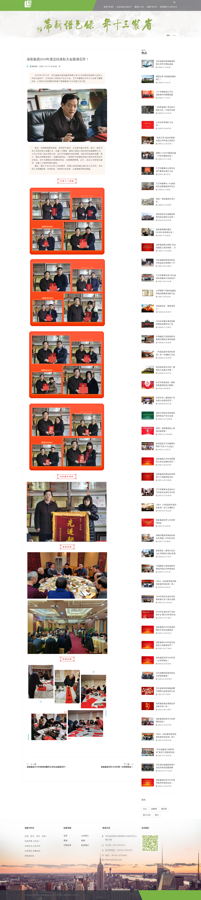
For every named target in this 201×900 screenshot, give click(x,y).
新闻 (168, 35)
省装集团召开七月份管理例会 (165, 521)
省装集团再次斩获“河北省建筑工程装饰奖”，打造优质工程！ (166, 246)
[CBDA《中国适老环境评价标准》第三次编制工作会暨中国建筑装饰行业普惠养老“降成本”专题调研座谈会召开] (148, 507)
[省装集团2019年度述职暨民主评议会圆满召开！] (148, 629)
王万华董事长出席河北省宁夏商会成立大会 (165, 169)
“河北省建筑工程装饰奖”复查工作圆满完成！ (166, 750)
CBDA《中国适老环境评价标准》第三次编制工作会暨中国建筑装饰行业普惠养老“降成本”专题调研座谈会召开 (166, 506)
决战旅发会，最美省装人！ (165, 307)
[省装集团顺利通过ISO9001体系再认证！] (148, 232)
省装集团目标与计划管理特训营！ (165, 720)
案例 (65, 841)
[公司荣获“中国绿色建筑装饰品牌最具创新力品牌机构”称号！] (148, 293)
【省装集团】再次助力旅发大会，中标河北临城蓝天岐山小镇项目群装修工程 (165, 108)
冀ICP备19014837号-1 (71, 895)
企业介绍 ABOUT (124, 7)
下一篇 (117, 765)
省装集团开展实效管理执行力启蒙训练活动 (165, 475)
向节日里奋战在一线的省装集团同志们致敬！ (165, 383)
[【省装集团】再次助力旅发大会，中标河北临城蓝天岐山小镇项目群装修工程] (148, 109)
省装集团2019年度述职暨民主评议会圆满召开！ (165, 628)
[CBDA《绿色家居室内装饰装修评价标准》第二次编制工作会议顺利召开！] (148, 584)
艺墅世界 (67, 845)
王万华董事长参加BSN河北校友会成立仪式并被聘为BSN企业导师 (165, 490)
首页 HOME (109, 7)
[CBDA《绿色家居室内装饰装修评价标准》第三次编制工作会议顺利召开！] (148, 736)
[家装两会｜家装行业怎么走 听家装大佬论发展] (148, 553)
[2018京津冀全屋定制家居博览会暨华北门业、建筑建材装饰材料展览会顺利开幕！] (148, 324)
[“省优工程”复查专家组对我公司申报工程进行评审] (148, 140)
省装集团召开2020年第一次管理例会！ (165, 659)
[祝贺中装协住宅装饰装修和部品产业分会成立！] (148, 415)
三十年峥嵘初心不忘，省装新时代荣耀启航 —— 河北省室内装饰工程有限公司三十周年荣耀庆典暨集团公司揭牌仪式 (166, 93)
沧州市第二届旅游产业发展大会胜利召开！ (165, 399)
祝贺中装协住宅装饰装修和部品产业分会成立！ (165, 414)
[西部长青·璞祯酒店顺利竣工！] (148, 79)
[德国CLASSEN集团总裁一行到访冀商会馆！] (148, 155)
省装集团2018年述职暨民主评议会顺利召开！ (165, 460)
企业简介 (85, 836)
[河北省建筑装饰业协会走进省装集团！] (148, 675)
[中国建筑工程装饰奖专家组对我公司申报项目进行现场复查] (148, 568)
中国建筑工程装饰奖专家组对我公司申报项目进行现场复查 (165, 567)
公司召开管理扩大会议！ (164, 123)
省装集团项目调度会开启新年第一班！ (165, 705)
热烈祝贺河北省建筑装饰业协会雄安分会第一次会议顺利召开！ (165, 215)
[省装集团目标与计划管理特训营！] (148, 721)
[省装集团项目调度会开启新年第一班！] (148, 706)
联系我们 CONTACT (168, 7)
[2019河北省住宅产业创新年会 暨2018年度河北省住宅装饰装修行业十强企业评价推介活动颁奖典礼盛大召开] (148, 614)
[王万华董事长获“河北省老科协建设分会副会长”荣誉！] (148, 278)
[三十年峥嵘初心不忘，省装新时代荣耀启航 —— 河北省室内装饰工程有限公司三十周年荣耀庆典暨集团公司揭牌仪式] (148, 94)
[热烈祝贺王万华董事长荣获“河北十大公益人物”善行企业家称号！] (148, 446)
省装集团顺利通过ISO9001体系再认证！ (165, 230)
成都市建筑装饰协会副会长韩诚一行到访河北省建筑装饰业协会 (165, 536)
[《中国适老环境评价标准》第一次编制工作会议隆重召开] (148, 354)
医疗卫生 (147, 815)
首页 (65, 836)
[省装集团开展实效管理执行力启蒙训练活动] (148, 476)
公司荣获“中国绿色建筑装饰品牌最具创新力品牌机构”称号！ (166, 292)
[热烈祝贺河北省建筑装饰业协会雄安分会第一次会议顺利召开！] (148, 216)
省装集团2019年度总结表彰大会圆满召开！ (165, 643)
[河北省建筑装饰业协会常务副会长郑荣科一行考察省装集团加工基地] (148, 262)
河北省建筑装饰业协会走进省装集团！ (165, 674)
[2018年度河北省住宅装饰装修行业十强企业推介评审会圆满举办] (148, 599)
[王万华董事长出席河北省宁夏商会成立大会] (148, 171)
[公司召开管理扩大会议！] (148, 125)
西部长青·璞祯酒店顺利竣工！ (166, 78)
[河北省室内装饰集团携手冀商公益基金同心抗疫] (148, 691)
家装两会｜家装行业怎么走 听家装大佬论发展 (166, 552)
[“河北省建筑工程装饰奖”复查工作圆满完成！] (148, 752)
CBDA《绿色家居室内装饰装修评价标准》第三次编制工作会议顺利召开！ (166, 735)
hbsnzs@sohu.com (113, 859)
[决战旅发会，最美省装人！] (148, 308)
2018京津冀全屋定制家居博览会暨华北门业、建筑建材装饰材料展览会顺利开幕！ (165, 322)
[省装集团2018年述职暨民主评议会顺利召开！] (148, 461)
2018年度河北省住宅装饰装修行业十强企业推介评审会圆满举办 (165, 598)
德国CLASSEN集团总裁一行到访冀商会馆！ (166, 154)
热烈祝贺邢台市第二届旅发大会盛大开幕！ (165, 368)
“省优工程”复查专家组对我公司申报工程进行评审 (165, 139)
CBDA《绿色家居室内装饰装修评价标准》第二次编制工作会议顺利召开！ (166, 582)
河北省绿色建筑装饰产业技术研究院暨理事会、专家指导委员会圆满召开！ (165, 766)
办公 (145, 809)
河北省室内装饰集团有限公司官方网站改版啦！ (165, 62)
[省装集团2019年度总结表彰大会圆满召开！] (148, 645)
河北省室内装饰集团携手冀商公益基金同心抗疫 (165, 689)
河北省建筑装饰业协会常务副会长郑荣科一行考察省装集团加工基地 (165, 261)
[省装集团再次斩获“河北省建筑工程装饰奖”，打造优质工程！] (148, 247)
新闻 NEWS (152, 7)
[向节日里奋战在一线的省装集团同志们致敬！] (148, 385)
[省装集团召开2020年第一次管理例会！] (148, 660)
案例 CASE (139, 7)
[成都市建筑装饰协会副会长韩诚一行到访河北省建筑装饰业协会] (148, 538)
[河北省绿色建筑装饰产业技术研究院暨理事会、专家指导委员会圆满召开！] (148, 767)
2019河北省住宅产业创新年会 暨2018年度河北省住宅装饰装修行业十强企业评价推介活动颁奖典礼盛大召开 (166, 613)
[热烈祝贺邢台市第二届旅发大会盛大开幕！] (148, 369)
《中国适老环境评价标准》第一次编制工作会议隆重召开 (165, 353)
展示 (157, 815)
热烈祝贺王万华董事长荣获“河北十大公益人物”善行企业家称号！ (165, 445)
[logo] (48, 5)
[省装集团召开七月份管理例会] (148, 522)
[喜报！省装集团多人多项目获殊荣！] (148, 431)
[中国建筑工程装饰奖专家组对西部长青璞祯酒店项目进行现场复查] (148, 339)
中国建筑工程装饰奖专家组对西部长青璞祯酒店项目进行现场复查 (165, 338)
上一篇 (47, 765)
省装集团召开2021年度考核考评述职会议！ (165, 781)
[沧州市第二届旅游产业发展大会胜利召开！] (148, 400)
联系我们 (85, 845)
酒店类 (164, 809)
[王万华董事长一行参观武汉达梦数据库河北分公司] (148, 186)
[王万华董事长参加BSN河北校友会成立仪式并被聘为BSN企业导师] (148, 492)
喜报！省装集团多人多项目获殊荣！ (165, 429)
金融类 (154, 809)
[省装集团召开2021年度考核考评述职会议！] (148, 782)
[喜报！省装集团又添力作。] (148, 201)
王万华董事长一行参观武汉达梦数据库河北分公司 (165, 185)
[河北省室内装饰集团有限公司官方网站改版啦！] (148, 64)
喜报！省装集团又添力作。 (165, 200)
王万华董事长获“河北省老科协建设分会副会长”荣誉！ (166, 276)
